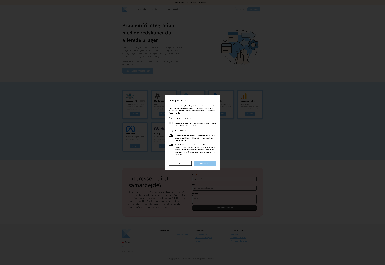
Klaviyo (171, 145)
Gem (180, 163)
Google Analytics (171, 135)
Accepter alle (204, 163)
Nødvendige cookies (171, 123)
